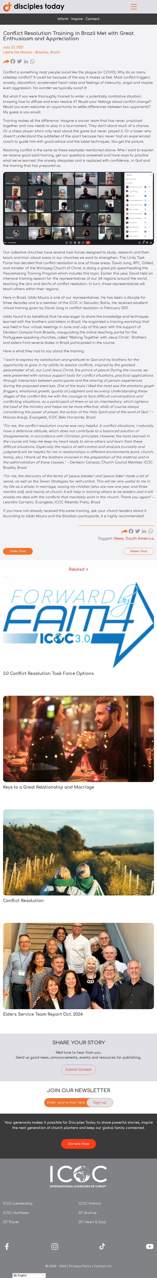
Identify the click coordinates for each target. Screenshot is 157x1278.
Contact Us (103, 1266)
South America (140, 538)
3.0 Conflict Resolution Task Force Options (48, 673)
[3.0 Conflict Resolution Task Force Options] (78, 625)
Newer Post (138, 551)
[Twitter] (19, 62)
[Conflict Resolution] (78, 852)
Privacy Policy (80, 1266)
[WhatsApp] (32, 62)
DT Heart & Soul (92, 1222)
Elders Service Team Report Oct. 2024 (43, 1014)
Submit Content (78, 1070)
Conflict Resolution (23, 900)
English (22, 1275)
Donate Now (78, 1144)
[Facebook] (13, 62)
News (118, 538)
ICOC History (89, 1203)
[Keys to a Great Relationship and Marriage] (78, 739)
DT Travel (11, 1222)
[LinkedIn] (26, 62)
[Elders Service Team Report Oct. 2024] (78, 966)
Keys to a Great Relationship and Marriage (49, 787)
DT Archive (87, 1213)
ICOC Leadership (18, 1203)
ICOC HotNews (16, 1213)
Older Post (18, 551)
